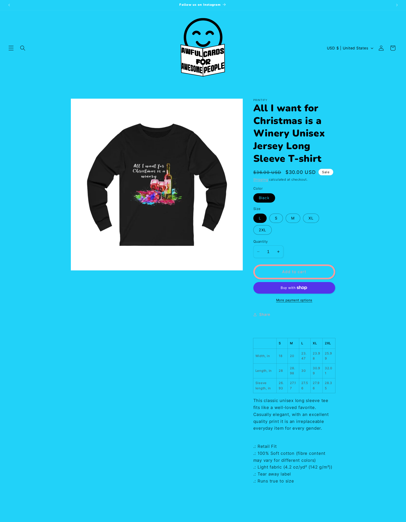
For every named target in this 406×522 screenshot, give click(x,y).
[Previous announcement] (9, 5)
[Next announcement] (397, 5)
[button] (11, 48)
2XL (262, 230)
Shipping (260, 179)
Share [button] (264, 314)
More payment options (294, 300)
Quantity (260, 241)
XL (311, 218)
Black (264, 198)
